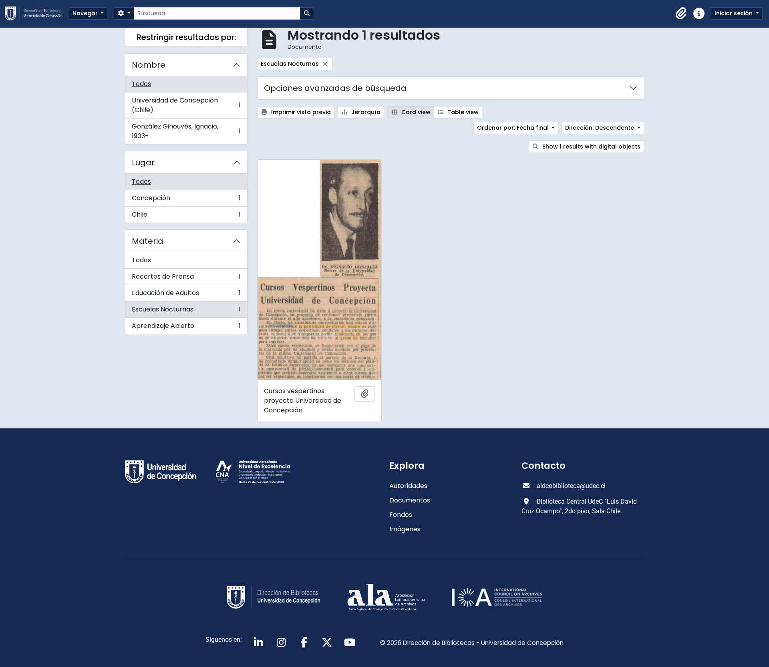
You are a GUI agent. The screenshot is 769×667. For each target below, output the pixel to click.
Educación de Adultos (186, 294)
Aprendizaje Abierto (186, 327)
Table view (462, 112)
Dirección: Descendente (600, 128)
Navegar (85, 13)
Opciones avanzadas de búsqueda (335, 88)
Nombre (148, 64)
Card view (415, 112)
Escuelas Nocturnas (186, 311)
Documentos (409, 500)
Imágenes (405, 529)
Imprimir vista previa (300, 112)
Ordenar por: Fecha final (513, 128)
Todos (141, 83)
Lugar (143, 162)
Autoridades (408, 485)
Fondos (400, 514)
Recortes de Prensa (186, 278)
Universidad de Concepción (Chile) (186, 105)
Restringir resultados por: (186, 37)
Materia (147, 241)
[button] (681, 13)
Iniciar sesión (734, 13)
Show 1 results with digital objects (590, 147)
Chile (186, 216)
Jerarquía (365, 112)
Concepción (186, 200)
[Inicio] (37, 13)
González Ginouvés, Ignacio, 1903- (186, 131)
